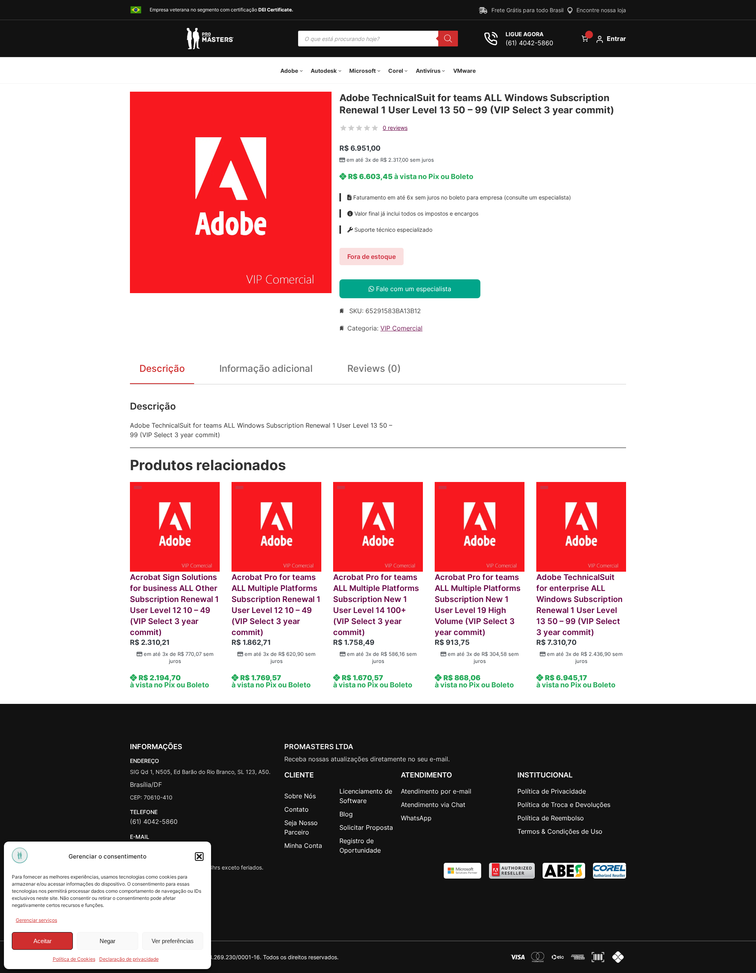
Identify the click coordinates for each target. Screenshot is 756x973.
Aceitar (42, 941)
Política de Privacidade (551, 791)
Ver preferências (173, 941)
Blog (346, 814)
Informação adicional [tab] (266, 368)
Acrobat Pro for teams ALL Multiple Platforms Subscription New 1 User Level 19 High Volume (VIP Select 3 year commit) (478, 604)
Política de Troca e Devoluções (563, 805)
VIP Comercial (401, 328)
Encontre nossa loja (601, 10)
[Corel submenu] (406, 70)
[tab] (374, 370)
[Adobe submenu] (301, 70)
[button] (199, 856)
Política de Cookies (74, 959)
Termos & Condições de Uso (559, 831)
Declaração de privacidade (129, 959)
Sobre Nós (300, 796)
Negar (107, 941)
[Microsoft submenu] (378, 70)
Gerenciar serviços (36, 920)
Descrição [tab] (162, 368)
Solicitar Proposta (366, 827)
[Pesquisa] (448, 38)
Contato (296, 809)
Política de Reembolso (550, 818)
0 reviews (395, 127)
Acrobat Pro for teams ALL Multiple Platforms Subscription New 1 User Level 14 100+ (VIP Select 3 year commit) (376, 604)
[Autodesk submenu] (339, 70)
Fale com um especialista (412, 289)
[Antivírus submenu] (443, 70)
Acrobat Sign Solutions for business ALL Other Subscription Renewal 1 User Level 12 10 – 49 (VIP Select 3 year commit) (174, 604)
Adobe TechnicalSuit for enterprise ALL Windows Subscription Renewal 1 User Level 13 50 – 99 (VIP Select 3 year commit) (579, 604)
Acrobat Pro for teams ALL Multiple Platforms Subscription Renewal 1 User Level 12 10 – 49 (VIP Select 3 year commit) (276, 604)
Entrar (616, 38)
